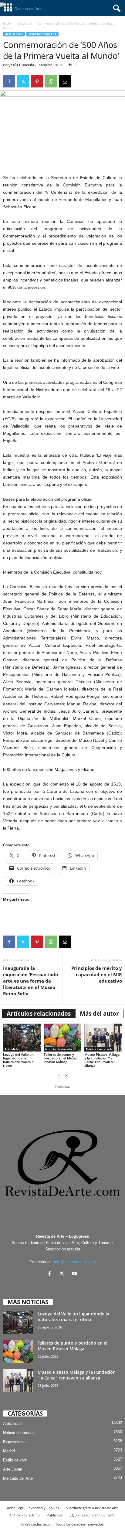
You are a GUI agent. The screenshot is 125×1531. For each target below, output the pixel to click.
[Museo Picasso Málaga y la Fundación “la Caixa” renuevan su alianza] (103, 1038)
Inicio (7, 23)
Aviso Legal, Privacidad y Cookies (33, 1507)
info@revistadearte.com (75, 1262)
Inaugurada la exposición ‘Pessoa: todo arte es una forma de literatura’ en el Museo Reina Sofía (30, 981)
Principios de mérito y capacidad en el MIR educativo (96, 974)
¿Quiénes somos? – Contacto (93, 1515)
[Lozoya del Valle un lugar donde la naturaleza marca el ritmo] (22, 1038)
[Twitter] (23, 81)
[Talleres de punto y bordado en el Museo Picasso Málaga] (62, 1038)
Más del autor (99, 1014)
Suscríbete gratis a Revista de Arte (92, 1507)
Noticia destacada (42, 34)
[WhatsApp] (51, 81)
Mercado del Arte (18, 1478)
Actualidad (24, 23)
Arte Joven (12, 1469)
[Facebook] (9, 81)
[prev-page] (59, 1075)
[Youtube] (75, 1274)
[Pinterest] (37, 81)
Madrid (9, 1451)
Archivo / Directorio (24, 1515)
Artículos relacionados (39, 1014)
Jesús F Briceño (21, 65)
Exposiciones (15, 1442)
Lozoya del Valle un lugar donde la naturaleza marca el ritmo (18, 1060)
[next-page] (66, 1075)
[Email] (65, 81)
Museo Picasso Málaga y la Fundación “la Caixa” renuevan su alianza (102, 1060)
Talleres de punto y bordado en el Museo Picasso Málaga (61, 1058)
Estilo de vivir (15, 1460)
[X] (63, 1274)
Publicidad (55, 1515)
